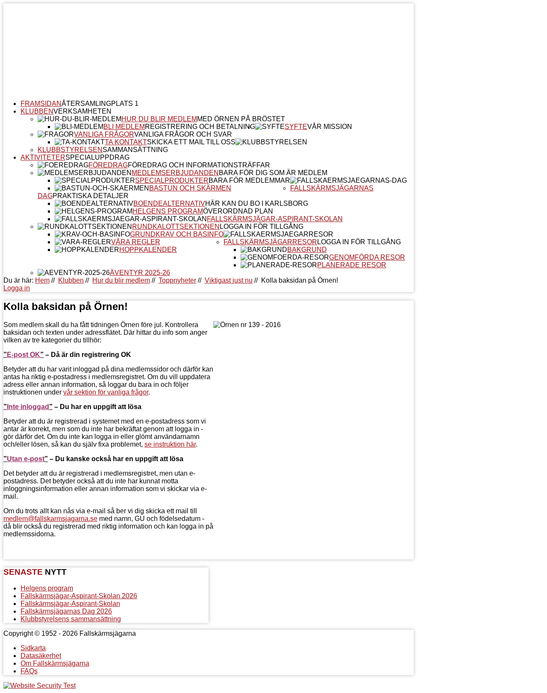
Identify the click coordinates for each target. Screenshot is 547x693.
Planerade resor (351, 265)
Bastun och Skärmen (190, 188)
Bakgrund (307, 249)
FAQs (29, 671)
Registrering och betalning (200, 126)
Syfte (296, 126)
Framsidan (41, 103)
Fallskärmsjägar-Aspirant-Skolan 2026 (79, 595)
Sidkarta (33, 648)
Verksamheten (82, 111)
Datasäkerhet (41, 655)
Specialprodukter (172, 180)
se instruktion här (170, 444)
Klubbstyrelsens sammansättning (71, 619)
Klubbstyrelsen (70, 149)
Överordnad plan (238, 211)
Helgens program (167, 211)
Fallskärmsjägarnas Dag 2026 (66, 611)
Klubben (37, 111)
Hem (42, 280)
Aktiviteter (43, 157)
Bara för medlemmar (249, 180)
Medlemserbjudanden (175, 172)
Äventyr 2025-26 (140, 272)
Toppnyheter (177, 280)
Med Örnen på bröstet (241, 119)
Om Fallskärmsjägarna (55, 663)
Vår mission (329, 126)
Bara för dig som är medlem (273, 172)
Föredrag (108, 165)
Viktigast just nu (229, 280)
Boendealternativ (169, 203)
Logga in (16, 288)
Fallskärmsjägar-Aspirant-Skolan (275, 218)
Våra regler (135, 242)
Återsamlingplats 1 (100, 103)
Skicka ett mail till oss (191, 142)
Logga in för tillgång (261, 226)
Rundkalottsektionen (176, 226)
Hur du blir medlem (159, 119)
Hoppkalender (148, 249)
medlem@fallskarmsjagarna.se (50, 518)
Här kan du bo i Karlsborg (256, 203)
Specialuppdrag (97, 157)
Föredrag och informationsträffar (199, 165)
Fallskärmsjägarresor (270, 242)
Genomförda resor (367, 257)
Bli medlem (124, 126)
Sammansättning (135, 149)
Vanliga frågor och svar (183, 134)
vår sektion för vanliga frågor (105, 392)
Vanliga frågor (104, 134)
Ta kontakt (126, 142)
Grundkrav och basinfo (177, 234)
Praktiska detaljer (91, 195)
